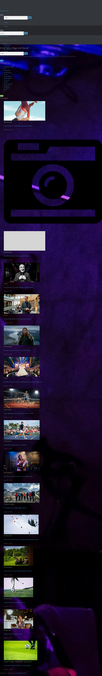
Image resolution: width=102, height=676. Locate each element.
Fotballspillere (7, 72)
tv (4, 91)
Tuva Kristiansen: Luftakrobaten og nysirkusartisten (18, 126)
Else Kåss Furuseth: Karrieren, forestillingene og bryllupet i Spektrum (22, 382)
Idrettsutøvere (8, 76)
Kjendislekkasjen (4, 11)
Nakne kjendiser (8, 84)
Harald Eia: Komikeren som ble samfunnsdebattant (17, 319)
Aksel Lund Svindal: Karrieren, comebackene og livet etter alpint (21, 539)
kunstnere (6, 80)
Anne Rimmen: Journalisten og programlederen (16, 256)
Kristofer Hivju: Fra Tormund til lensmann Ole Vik (17, 350)
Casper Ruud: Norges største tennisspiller (15, 445)
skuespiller (7, 88)
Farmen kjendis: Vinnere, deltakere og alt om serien (18, 571)
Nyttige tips (7, 86)
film (5, 68)
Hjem (5, 44)
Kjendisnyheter (8, 78)
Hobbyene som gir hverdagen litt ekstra (14, 602)
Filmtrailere (7, 45)
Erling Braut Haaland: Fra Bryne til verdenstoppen (17, 665)
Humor (6, 74)
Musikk (6, 51)
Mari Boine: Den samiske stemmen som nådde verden (18, 476)
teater (5, 89)
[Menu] (1, 15)
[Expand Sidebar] (1, 60)
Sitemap (6, 22)
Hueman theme (22, 673)
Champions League (9, 67)
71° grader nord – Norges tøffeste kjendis (15, 508)
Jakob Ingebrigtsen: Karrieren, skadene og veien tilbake (18, 413)
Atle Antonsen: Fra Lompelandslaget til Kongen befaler (18, 287)
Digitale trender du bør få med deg (13, 634)
